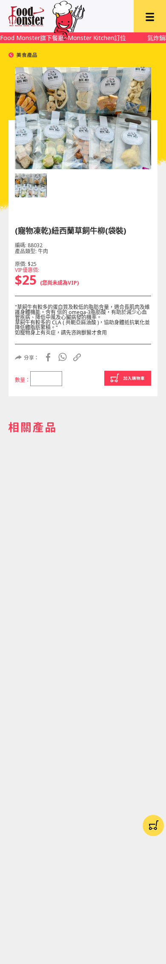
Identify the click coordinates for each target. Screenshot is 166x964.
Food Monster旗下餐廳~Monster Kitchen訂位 (63, 38)
